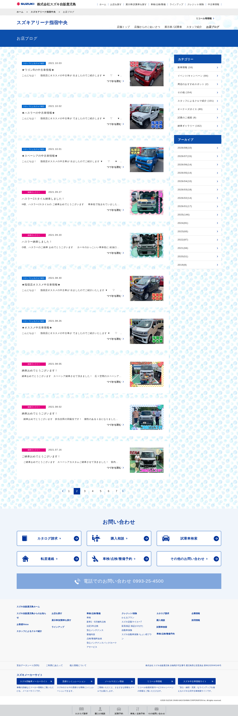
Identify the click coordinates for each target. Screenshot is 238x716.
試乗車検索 (162, 627)
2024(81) (183, 223)
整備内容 (91, 634)
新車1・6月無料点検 (96, 622)
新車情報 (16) (185, 67)
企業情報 (196, 613)
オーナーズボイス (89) (190, 109)
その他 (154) (185, 92)
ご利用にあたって (54, 665)
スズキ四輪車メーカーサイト (33, 681)
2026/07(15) (185, 156)
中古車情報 (213, 4)
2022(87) (183, 239)
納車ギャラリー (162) (190, 126)
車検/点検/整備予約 (166, 634)
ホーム (102, 4)
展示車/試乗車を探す (136, 4)
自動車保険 (127, 630)
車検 (89, 617)
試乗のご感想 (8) (187, 117)
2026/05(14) (185, 172)
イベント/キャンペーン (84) (193, 75)
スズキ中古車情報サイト (194, 681)
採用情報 (196, 620)
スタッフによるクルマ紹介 (29, 631)
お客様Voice (22, 624)
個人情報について (78, 665)
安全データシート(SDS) (28, 665)
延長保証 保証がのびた (132, 626)
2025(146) (184, 214)
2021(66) (183, 248)
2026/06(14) (185, 164)
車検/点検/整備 (158, 4)
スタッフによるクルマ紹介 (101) (196, 100)
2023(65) (183, 231)
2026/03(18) (185, 189)
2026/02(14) (185, 198)
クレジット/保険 (195, 4)
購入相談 (161, 620)
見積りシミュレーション (73, 681)
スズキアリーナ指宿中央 (43, 12)
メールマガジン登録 (114, 681)
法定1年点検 (92, 626)
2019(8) (182, 265)
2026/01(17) (185, 206)
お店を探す (116, 4)
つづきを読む (114, 81)
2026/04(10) (185, 181)
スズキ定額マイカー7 (132, 622)
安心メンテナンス (95, 630)
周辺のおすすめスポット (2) (193, 84)
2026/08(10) (185, 147)
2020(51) (183, 256)
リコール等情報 (154, 681)
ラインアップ (176, 4)
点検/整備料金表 (94, 638)
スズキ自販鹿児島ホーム (28, 606)
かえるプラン (128, 617)
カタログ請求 (163, 613)
